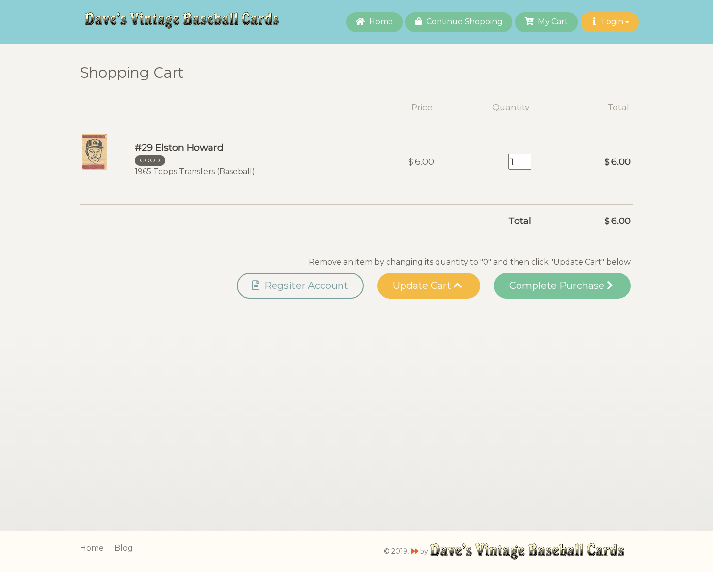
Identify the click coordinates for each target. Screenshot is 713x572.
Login (612, 21)
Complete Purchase (558, 285)
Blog (123, 548)
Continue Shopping (463, 21)
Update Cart (423, 285)
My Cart (552, 21)
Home (380, 21)
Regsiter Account (305, 285)
